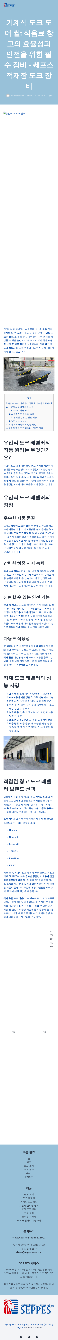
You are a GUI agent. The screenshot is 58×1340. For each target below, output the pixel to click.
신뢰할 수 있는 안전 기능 (23, 417)
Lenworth (14, 844)
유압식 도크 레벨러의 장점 (19, 406)
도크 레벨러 (29, 1198)
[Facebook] (21, 1337)
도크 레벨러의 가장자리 (29, 1220)
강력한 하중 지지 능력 (21, 414)
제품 (29, 1162)
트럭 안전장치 (29, 1216)
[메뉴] (53, 5)
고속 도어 (29, 1213)
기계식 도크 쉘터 (29, 1201)
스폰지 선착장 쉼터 (29, 1205)
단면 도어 (29, 1194)
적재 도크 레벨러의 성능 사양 (21, 424)
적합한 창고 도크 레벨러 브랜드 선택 (24, 428)
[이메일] (37, 1337)
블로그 (29, 1173)
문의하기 (29, 1177)
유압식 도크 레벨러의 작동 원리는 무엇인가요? (29, 403)
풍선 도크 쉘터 (29, 1209)
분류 (50, 95)
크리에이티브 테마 (33, 1327)
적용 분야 (29, 1169)
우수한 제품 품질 (19, 410)
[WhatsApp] (29, 1337)
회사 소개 (29, 1165)
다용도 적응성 (18, 421)
